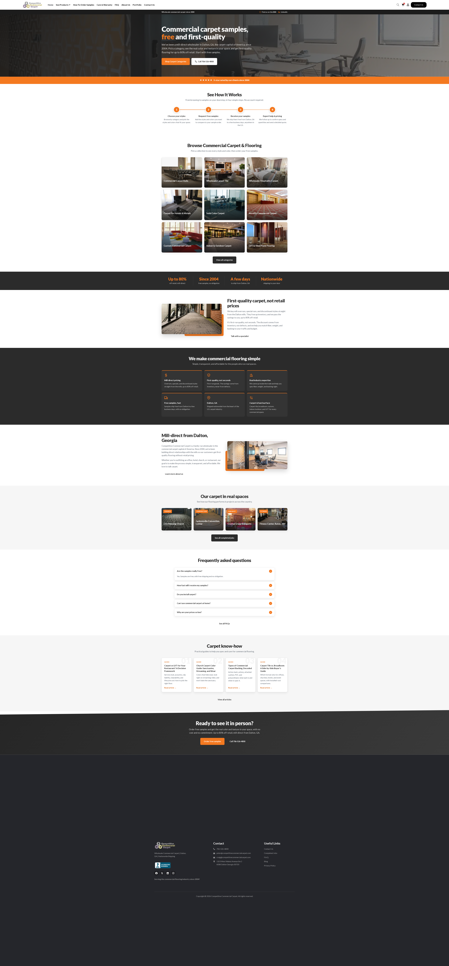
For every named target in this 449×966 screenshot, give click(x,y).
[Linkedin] (168, 873)
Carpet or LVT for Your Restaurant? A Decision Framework (175, 668)
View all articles (224, 699)
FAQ (117, 5)
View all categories (224, 260)
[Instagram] (173, 873)
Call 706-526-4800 (206, 61)
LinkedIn (284, 12)
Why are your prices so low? (189, 612)
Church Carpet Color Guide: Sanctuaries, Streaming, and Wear (206, 668)
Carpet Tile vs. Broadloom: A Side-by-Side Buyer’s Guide (272, 668)
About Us (125, 5)
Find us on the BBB (269, 12)
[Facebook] (156, 873)
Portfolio (137, 5)
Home (50, 5)
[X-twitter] (162, 873)
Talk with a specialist (240, 336)
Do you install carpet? (186, 594)
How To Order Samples (83, 5)
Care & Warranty (104, 5)
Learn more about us (174, 474)
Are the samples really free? (189, 571)
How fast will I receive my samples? (192, 585)
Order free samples (212, 741)
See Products (62, 5)
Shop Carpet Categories (175, 61)
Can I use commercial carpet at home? (194, 603)
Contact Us (149, 5)
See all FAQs (224, 623)
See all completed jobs (224, 538)
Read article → (170, 688)
